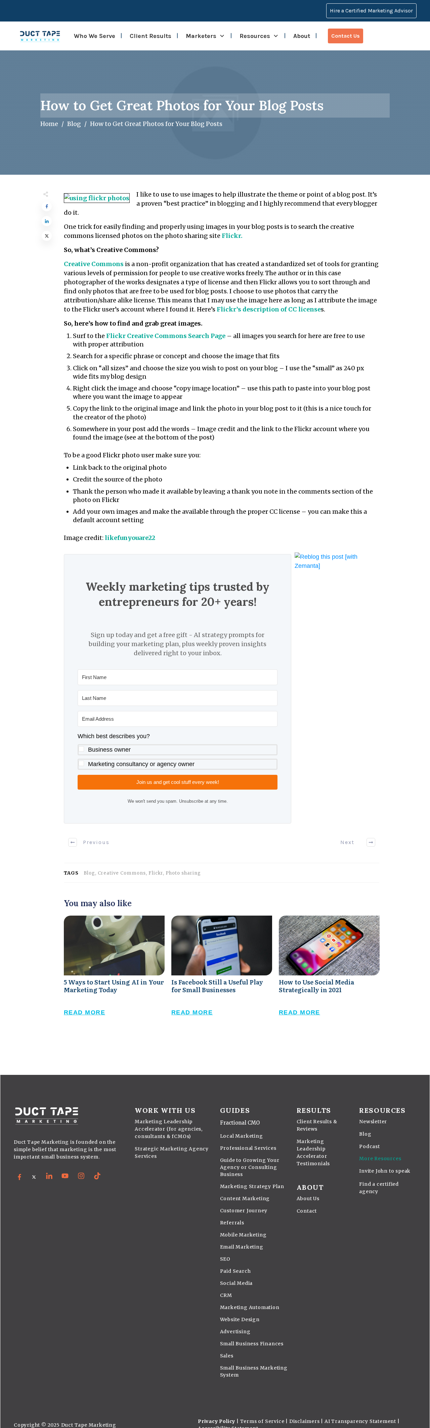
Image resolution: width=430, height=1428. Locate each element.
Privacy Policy (216, 1421)
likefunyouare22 (130, 538)
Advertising (235, 1332)
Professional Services (248, 1148)
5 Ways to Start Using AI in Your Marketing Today (114, 973)
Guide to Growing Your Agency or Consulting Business (250, 1167)
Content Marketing (245, 1198)
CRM (226, 1295)
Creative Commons (94, 264)
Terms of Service (262, 1421)
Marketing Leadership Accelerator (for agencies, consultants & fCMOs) (169, 1129)
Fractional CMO (240, 1123)
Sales (226, 1356)
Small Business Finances (252, 1344)
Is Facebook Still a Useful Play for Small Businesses (221, 973)
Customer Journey (243, 1211)
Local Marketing (241, 1136)
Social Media (236, 1283)
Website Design (240, 1319)
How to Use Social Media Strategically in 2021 (329, 973)
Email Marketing (241, 1247)
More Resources (380, 1159)
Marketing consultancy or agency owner (141, 764)
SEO (225, 1259)
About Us (308, 1198)
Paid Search (235, 1271)
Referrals (232, 1223)
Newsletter (373, 1122)
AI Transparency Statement (360, 1421)
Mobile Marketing (243, 1235)
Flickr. (232, 236)
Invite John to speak (385, 1171)
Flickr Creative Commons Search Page (165, 336)
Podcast (369, 1146)
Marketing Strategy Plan (252, 1186)
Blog (365, 1134)
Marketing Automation (250, 1307)
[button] (177, 751)
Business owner (109, 749)
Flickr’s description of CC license (269, 309)
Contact (307, 1211)
